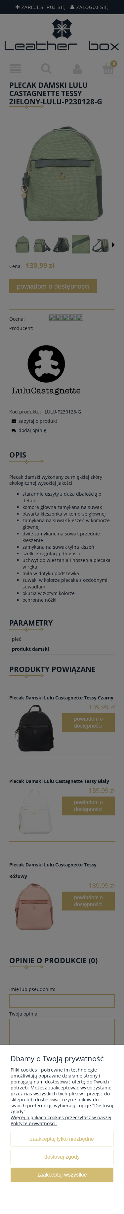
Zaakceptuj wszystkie (62, 1175)
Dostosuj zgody (62, 1157)
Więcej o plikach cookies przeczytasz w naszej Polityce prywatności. (61, 1120)
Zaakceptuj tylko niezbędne (62, 1139)
